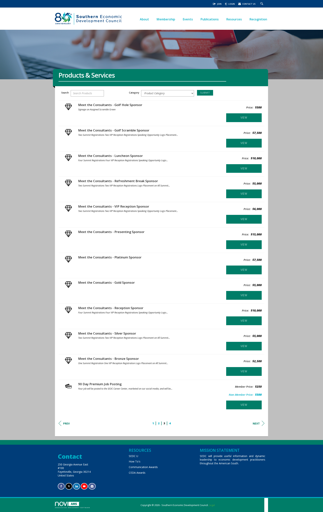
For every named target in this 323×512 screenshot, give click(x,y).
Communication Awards (143, 467)
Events (188, 19)
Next (256, 423)
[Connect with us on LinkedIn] (76, 486)
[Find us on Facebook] (61, 486)
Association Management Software (72, 507)
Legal (212, 505)
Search (65, 92)
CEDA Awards (137, 472)
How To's (134, 461)
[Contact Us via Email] (92, 486)
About (144, 19)
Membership (165, 19)
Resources (234, 19)
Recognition (258, 19)
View (244, 117)
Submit (205, 92)
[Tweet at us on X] (68, 486)
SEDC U (133, 456)
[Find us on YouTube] (84, 486)
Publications (209, 19)
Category (134, 92)
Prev (66, 423)
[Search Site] (262, 4)
